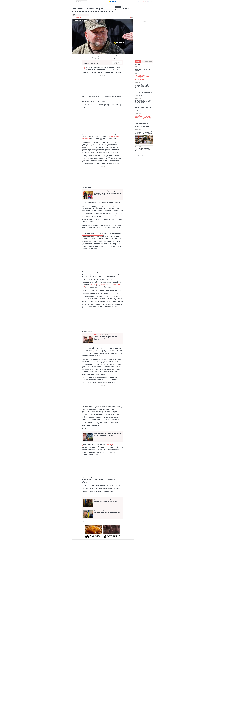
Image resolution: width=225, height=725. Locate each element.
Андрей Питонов (78, 14)
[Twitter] (145, 1)
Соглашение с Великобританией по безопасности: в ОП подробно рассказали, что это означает (107, 193)
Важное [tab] (150, 61)
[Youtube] (144, 1)
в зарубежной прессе (95, 352)
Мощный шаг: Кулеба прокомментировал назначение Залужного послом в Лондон (107, 511)
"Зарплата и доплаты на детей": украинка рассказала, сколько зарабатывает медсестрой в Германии (143, 85)
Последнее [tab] (138, 61)
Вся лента (137, 64)
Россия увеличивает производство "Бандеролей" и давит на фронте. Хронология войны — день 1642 (143, 77)
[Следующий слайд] (153, 4)
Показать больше (142, 155)
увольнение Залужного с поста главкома (107, 347)
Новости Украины (97, 190)
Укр (152, 1)
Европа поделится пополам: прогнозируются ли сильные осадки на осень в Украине (142, 125)
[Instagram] (147, 1)
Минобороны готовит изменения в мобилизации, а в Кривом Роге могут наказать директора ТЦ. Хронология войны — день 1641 (144, 116)
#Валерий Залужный (85, 521)
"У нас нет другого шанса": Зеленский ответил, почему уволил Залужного (106, 500)
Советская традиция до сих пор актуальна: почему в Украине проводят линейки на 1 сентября (144, 132)
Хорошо (118, 6)
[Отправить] (86, 1)
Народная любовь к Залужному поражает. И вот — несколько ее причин (107, 434)
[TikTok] (149, 1)
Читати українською (77, 17)
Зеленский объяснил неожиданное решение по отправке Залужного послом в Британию (107, 338)
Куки (112, 6)
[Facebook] (138, 1)
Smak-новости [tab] (145, 61)
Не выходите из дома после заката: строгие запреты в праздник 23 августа (144, 69)
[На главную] (112, 1)
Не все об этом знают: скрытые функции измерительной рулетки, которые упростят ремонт (143, 109)
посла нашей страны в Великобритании (99, 70)
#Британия (77, 521)
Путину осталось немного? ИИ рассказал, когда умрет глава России (143, 149)
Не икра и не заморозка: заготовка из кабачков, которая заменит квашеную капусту (143, 94)
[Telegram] (142, 1)
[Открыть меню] (73, 1)
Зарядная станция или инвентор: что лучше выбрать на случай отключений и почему (143, 101)
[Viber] (140, 1)
